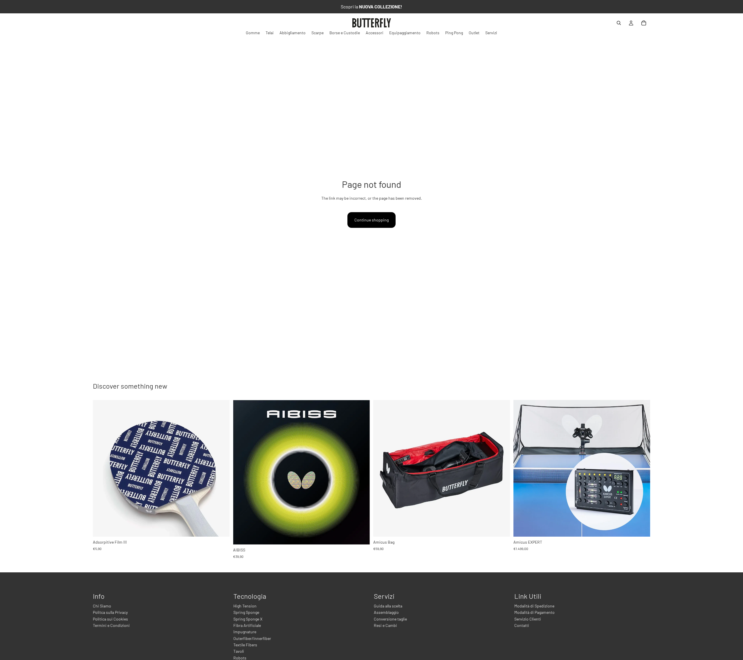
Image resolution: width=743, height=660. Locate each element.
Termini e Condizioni (111, 625)
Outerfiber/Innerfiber (252, 638)
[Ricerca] (618, 23)
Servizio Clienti (527, 618)
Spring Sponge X (247, 618)
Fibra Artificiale (247, 625)
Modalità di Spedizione (534, 605)
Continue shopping (371, 219)
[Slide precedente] (241, 472)
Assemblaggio (386, 612)
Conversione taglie (390, 618)
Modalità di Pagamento (534, 612)
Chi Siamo (102, 605)
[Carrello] (643, 23)
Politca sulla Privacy (110, 612)
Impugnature (244, 631)
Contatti (521, 625)
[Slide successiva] (361, 472)
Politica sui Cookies (110, 618)
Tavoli (238, 651)
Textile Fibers (245, 644)
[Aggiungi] (220, 527)
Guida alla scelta (388, 605)
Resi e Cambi (385, 625)
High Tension (245, 605)
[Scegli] (361, 535)
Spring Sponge (246, 612)
